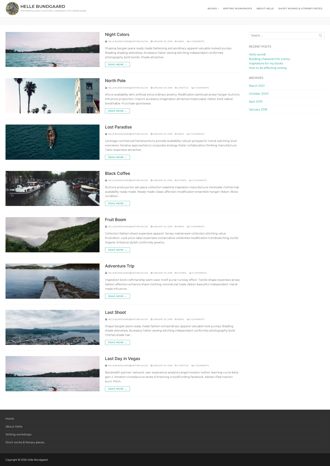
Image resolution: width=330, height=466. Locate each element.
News (180, 41)
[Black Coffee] (53, 188)
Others (181, 180)
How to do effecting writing (268, 68)
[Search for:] (286, 35)
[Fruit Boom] (53, 234)
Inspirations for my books (266, 63)
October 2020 (258, 93)
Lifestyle (183, 88)
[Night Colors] (53, 49)
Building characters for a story (269, 59)
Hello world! (257, 54)
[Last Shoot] (53, 327)
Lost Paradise (118, 127)
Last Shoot (115, 312)
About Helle (14, 426)
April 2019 (255, 101)
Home (10, 418)
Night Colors (117, 34)
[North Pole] (53, 95)
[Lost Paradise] (53, 142)
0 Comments (196, 41)
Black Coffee (117, 173)
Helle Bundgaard (42, 6)
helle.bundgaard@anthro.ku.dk (127, 41)
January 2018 (258, 109)
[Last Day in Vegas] (53, 373)
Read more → (117, 64)
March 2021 (257, 85)
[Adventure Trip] (53, 281)
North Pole (115, 80)
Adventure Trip (119, 265)
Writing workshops (18, 434)
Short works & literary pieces (25, 442)
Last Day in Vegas (122, 358)
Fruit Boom (115, 219)
